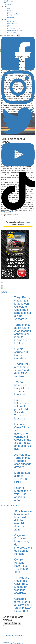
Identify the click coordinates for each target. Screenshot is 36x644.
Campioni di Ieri (12, 23)
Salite (9, 10)
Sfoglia (3, 211)
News (4, 291)
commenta (26, 222)
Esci (7, 211)
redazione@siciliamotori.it (14, 635)
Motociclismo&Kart (12, 14)
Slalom (9, 12)
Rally (8, 8)
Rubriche (6, 19)
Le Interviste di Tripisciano (15, 31)
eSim (8, 25)
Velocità (9, 16)
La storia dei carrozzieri (14, 29)
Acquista (10, 211)
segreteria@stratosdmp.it (16, 643)
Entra (15, 211)
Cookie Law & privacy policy (10, 642)
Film (8, 27)
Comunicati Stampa (10, 505)
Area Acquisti (7, 5)
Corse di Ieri (10, 21)
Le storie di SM (11, 32)
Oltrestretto (10, 18)
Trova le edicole (8, 1)
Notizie (6, 3)
